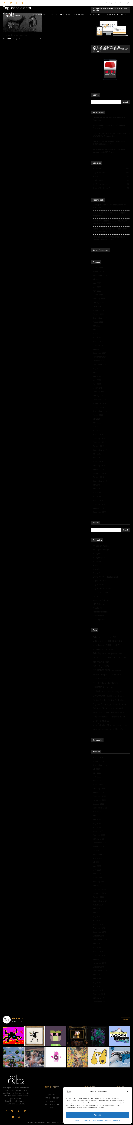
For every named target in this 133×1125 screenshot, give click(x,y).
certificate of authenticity (101, 679)
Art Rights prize (99, 557)
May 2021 (97, 380)
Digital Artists (98, 584)
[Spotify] (22, 3)
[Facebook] (5, 3)
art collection (115, 640)
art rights (101, 665)
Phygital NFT (98, 608)
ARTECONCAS (113, 645)
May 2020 (97, 426)
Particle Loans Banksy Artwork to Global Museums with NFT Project (109, 150)
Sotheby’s (118, 729)
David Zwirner (112, 696)
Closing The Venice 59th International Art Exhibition (109, 118)
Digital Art (121, 696)
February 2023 (99, 298)
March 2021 (98, 388)
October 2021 (98, 360)
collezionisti (99, 691)
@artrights (17, 1018)
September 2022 (100, 318)
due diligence (119, 704)
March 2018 (98, 500)
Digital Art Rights (116, 700)
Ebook (95, 596)
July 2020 (96, 419)
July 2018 (96, 485)
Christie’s (98, 687)
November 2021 (99, 357)
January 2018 (98, 508)
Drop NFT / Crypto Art (102, 592)
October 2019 (98, 446)
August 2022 (98, 322)
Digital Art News (99, 581)
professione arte (104, 724)
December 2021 (99, 353)
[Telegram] (13, 1117)
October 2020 (98, 407)
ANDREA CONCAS (107, 636)
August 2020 (98, 415)
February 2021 (99, 391)
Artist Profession (99, 658)
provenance (122, 725)
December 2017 (99, 512)
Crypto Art (97, 573)
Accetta (97, 1115)
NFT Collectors (99, 604)
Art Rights (97, 553)
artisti (121, 653)
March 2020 (98, 434)
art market (119, 657)
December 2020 (99, 399)
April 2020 (97, 430)
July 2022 (96, 326)
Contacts (116, 1120)
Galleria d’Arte (100, 708)
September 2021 (100, 364)
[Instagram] (10, 3)
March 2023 (98, 295)
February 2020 (99, 438)
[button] (128, 1091)
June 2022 (97, 329)
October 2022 (98, 314)
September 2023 (100, 275)
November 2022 (99, 310)
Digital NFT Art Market (102, 588)
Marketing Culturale (101, 600)
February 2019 (99, 465)
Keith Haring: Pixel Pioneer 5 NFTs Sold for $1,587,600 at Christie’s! (110, 142)
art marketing (101, 661)
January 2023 (98, 302)
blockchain (115, 674)
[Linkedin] (16, 3)
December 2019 (99, 442)
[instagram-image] (13, 1036)
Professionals (98, 615)
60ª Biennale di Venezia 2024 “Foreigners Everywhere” (109, 126)
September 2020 (100, 411)
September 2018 (100, 481)
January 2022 (98, 349)
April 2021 (97, 384)
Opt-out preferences (82, 1120)
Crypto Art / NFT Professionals (106, 577)
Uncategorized (99, 619)
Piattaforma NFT (101, 716)
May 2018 (97, 492)
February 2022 (99, 345)
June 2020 (97, 423)
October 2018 (98, 477)
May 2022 (97, 333)
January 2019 (98, 469)
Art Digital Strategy (101, 549)
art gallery (112, 653)
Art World (97, 561)
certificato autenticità (105, 683)
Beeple (104, 674)
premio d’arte (118, 716)
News (95, 712)
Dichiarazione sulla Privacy (102, 1120)
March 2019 (98, 461)
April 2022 (97, 337)
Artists (95, 565)
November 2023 (99, 271)
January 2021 (98, 395)
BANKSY (96, 675)
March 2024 (98, 267)
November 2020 (99, 403)
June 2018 (97, 488)
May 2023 (97, 287)
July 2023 (96, 279)
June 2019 (97, 454)
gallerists (111, 708)
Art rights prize (102, 669)
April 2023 (97, 291)
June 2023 (97, 283)
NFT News (104, 712)
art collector (98, 645)
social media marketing (102, 729)
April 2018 (97, 496)
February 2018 (99, 504)
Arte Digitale (100, 653)
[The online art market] (22, 22)
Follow (125, 1019)
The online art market (16, 35)
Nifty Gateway (117, 712)
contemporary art (115, 691)
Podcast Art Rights (100, 612)
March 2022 (98, 341)
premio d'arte (101, 720)
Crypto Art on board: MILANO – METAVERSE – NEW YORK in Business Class (111, 134)
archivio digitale (99, 641)
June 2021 (97, 376)
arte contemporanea (103, 649)
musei (119, 708)
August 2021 (98, 368)
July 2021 (96, 372)
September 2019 (100, 450)
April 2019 (97, 457)
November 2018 (99, 473)
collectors (110, 687)
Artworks (96, 569)
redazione (7, 39)
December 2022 (99, 306)
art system (116, 670)
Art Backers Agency (101, 546)
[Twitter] (19, 1117)
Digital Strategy (102, 704)
